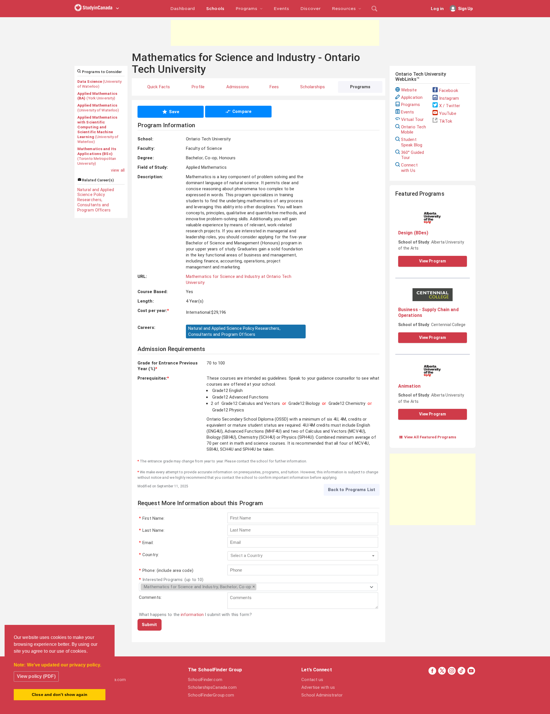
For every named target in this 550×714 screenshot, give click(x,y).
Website (409, 90)
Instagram (449, 98)
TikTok (445, 121)
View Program (432, 261)
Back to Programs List (351, 489)
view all (118, 170)
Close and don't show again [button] (59, 694)
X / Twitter (449, 105)
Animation (409, 386)
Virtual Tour (412, 119)
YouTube (447, 113)
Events (407, 112)
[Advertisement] (275, 33)
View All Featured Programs (427, 437)
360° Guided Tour (412, 155)
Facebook (448, 90)
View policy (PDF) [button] (36, 676)
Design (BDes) (413, 233)
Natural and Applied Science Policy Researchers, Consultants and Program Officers (95, 199)
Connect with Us (409, 167)
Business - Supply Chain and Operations (428, 312)
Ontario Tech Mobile (413, 129)
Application (412, 97)
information (192, 614)
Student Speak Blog (411, 142)
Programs (410, 104)
